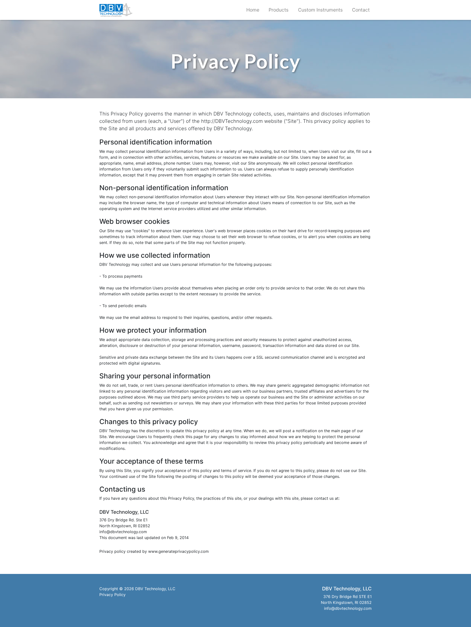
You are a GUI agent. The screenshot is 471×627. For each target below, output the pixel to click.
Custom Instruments (320, 10)
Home (252, 10)
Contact (361, 10)
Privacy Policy (112, 594)
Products (278, 10)
